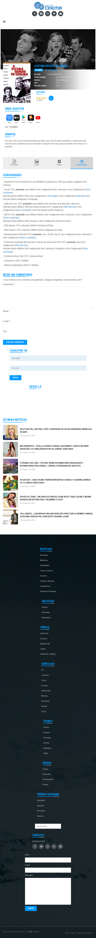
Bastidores (44, 555)
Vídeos (59, 165)
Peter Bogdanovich (54, 74)
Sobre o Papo (70, 933)
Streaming (47, 748)
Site (5, 331)
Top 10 (43, 711)
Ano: (36, 83)
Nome (6, 311)
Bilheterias (44, 560)
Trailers (43, 649)
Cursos (44, 680)
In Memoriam (46, 691)
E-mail (6, 321)
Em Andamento (48, 779)
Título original (40, 77)
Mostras (44, 696)
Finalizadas (46, 774)
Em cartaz (47, 738)
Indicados (40, 806)
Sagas (46, 753)
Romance (65, 80)
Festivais (44, 685)
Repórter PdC (45, 644)
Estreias (46, 743)
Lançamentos (45, 586)
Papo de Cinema (14, 932)
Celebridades (45, 565)
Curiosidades (81, 165)
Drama (58, 80)
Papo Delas (45, 701)
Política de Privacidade (84, 933)
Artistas (45, 607)
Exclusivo (43, 576)
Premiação (41, 811)
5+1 (42, 670)
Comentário (9, 284)
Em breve (47, 732)
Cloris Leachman (22, 210)
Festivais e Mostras (47, 581)
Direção (37, 74)
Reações (40, 816)
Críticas (46, 727)
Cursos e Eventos (46, 571)
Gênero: (37, 80)
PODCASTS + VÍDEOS (48, 654)
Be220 (36, 932)
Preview (44, 706)
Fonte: (7, 127)
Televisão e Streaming (48, 591)
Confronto (45, 675)
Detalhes (14, 165)
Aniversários (46, 617)
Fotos (36, 165)
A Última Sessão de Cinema (51, 65)
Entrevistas (46, 612)
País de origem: (40, 86)
